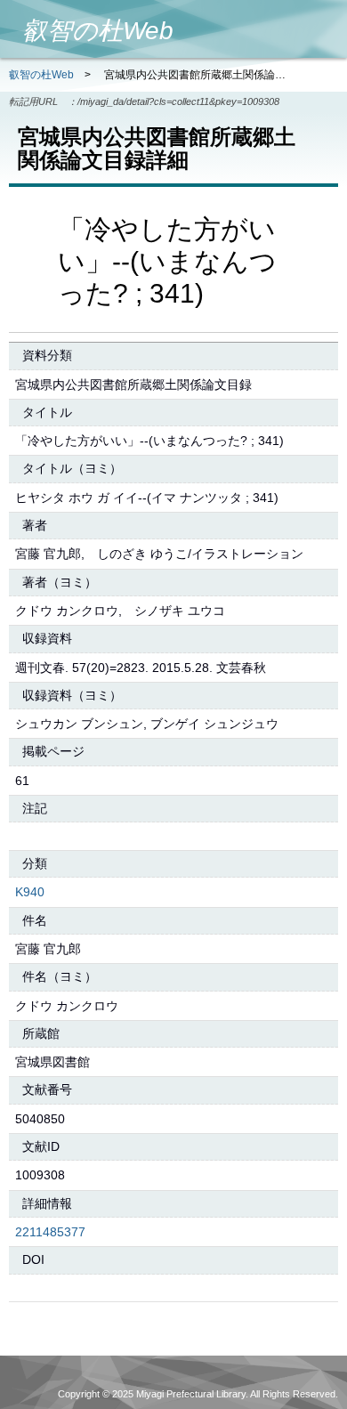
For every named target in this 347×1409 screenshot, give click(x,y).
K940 (29, 892)
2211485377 (50, 1232)
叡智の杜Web (41, 75)
